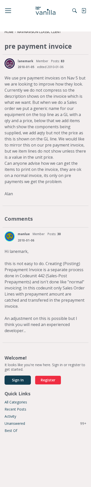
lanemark (25, 61)
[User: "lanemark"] (10, 63)
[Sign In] (83, 10)
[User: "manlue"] (10, 236)
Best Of (11, 430)
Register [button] (48, 380)
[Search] (74, 10)
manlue (24, 234)
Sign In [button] (18, 380)
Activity (10, 416)
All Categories (16, 402)
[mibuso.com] (46, 10)
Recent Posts (15, 409)
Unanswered (45, 423)
